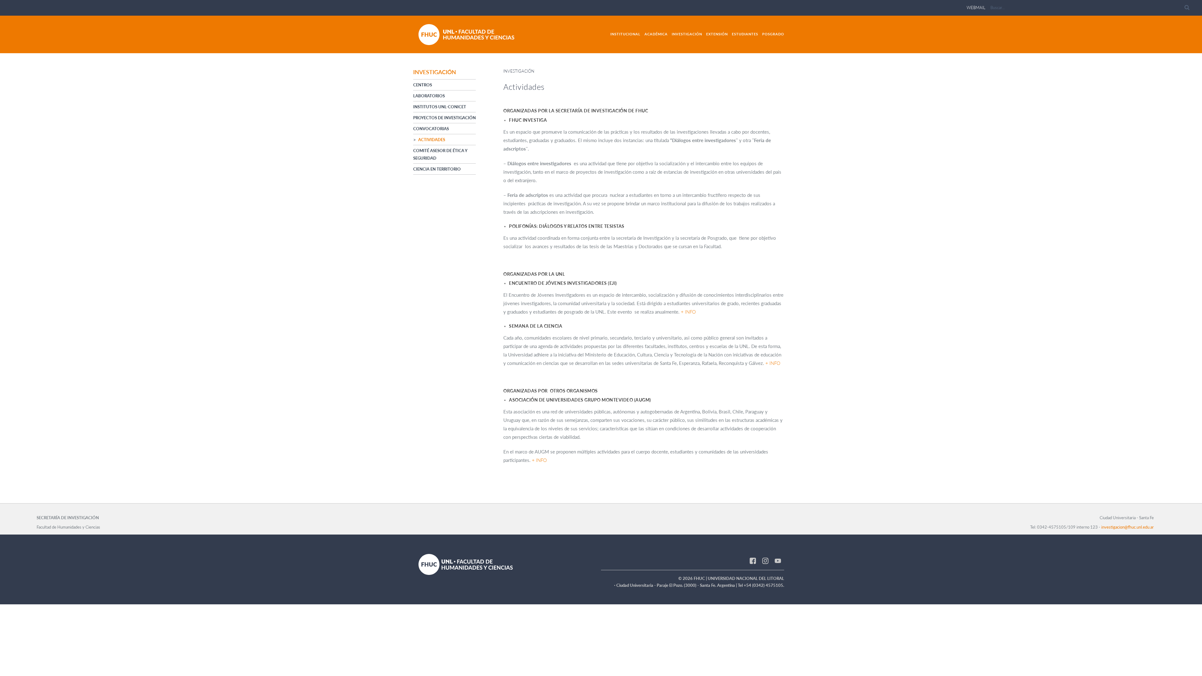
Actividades (431, 139)
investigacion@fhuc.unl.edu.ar (1127, 527)
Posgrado (773, 34)
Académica (656, 34)
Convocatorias (431, 128)
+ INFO (688, 312)
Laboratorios (429, 95)
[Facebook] (753, 560)
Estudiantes (745, 34)
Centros (422, 84)
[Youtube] (778, 560)
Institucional (625, 34)
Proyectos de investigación (444, 117)
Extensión (717, 34)
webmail (976, 7)
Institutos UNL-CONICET (439, 106)
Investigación (687, 34)
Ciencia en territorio (437, 169)
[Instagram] (765, 560)
